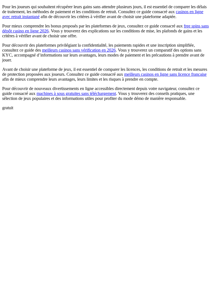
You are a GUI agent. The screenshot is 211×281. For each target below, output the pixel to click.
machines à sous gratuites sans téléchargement (76, 93)
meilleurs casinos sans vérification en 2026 (79, 50)
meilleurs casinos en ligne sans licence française (165, 74)
